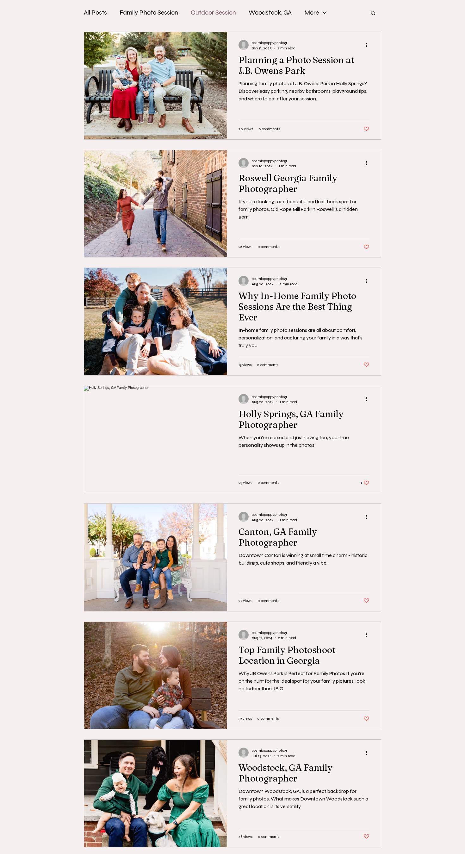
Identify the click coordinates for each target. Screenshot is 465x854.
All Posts (95, 12)
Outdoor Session (213, 12)
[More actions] (368, 45)
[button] (373, 13)
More (311, 12)
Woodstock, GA (270, 12)
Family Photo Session (149, 12)
